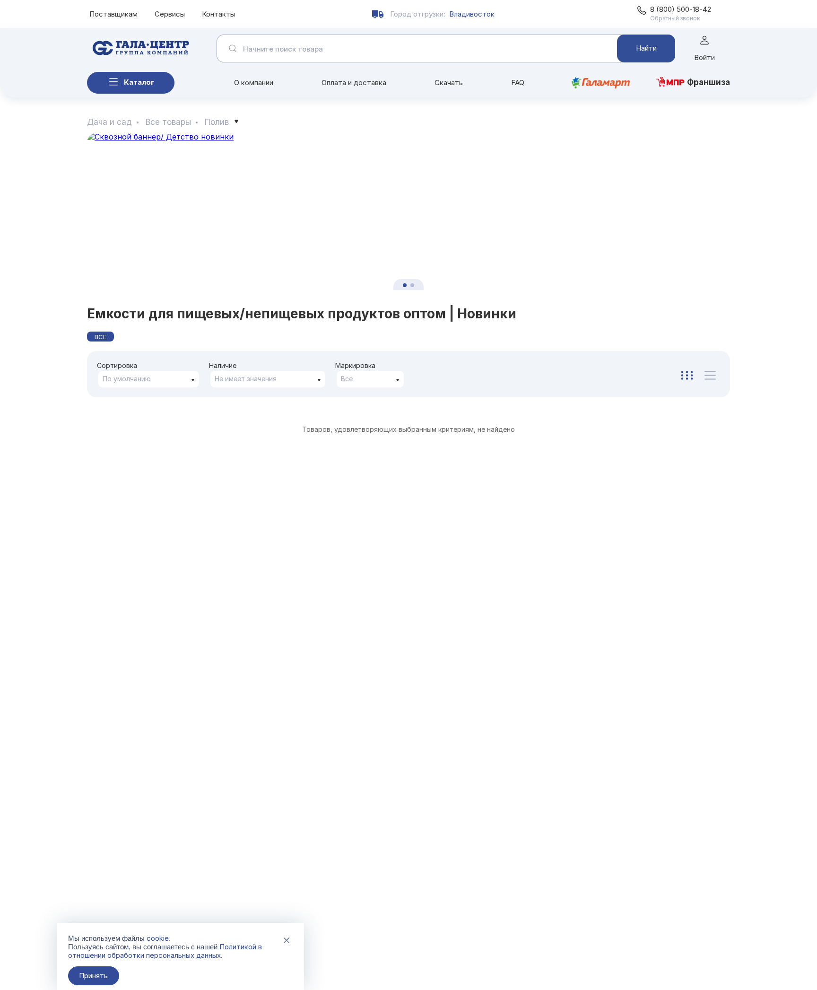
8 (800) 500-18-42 (680, 9)
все (100, 337)
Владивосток (472, 13)
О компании (253, 82)
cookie (158, 938)
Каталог (139, 82)
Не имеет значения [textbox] (246, 379)
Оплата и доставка (354, 82)
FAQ (517, 82)
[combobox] (149, 379)
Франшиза (708, 82)
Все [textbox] (347, 379)
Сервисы (170, 13)
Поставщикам (113, 13)
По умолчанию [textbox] (127, 379)
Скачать (449, 82)
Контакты (218, 13)
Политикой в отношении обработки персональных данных (165, 951)
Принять (93, 975)
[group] (408, 211)
